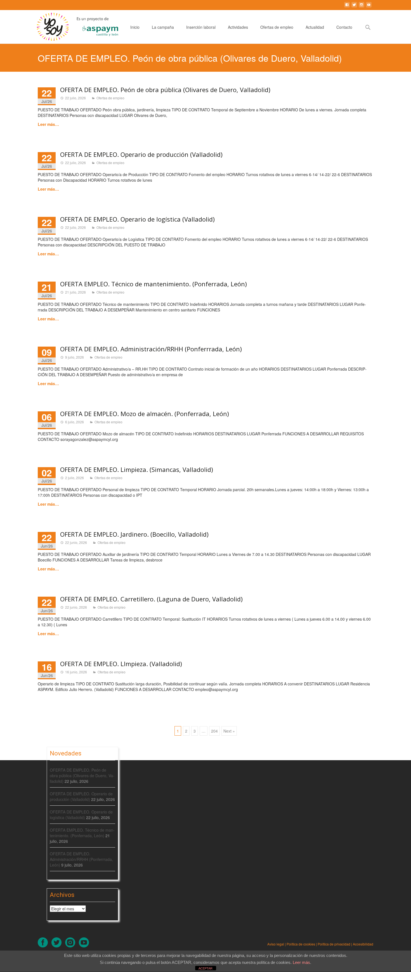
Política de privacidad (334, 944)
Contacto (344, 27)
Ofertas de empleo (276, 27)
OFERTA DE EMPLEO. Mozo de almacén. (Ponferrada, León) (144, 413)
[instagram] (361, 7)
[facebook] (347, 7)
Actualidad (315, 27)
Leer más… (48, 124)
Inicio (135, 27)
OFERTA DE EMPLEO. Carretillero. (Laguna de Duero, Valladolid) (151, 599)
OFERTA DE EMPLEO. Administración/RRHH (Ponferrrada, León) (151, 349)
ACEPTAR (205, 968)
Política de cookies (301, 944)
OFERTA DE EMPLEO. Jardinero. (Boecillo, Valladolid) (134, 534)
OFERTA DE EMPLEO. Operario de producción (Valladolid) (141, 154)
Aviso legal (275, 944)
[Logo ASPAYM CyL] (93, 25)
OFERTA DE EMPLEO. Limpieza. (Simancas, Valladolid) (136, 469)
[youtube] (369, 7)
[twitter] (354, 7)
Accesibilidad (363, 944)
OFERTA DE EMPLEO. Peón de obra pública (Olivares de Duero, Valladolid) (165, 89)
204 (214, 731)
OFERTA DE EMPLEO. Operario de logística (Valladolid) (137, 219)
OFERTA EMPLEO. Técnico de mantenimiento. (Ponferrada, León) (153, 284)
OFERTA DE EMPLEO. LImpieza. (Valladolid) (121, 663)
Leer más (301, 962)
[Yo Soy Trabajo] (48, 27)
